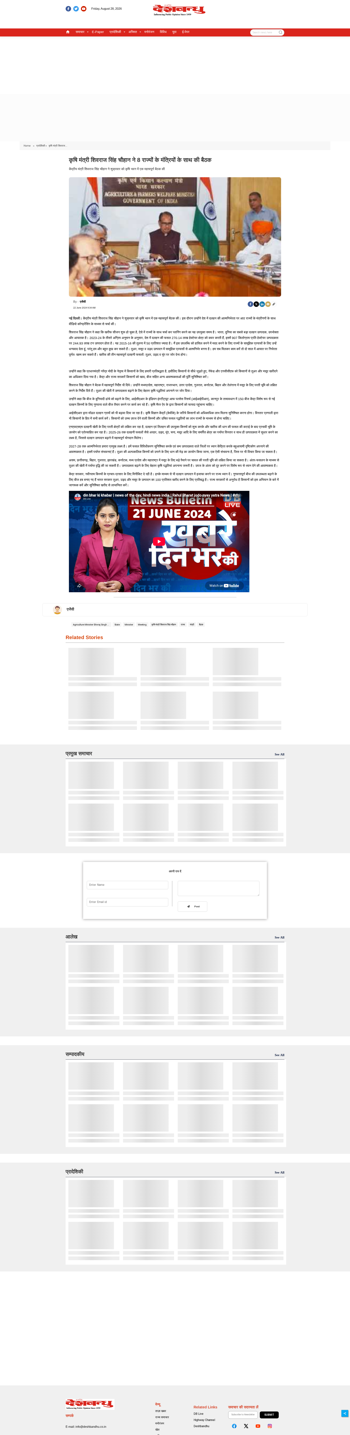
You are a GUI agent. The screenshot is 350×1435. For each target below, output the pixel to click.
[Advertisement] (175, 63)
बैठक (201, 624)
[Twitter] (256, 304)
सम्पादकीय (75, 1054)
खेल (157, 1429)
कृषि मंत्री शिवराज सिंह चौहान (163, 624)
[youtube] (83, 8)
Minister (129, 624)
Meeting (142, 624)
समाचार (80, 32)
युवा (174, 32)
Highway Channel (204, 1420)
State (117, 624)
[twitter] (76, 8)
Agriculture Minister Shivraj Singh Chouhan (91, 624)
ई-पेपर (185, 32)
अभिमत (133, 32)
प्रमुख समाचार (79, 753)
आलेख (71, 937)
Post (196, 906)
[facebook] (68, 8)
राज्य (183, 624)
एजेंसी (83, 301)
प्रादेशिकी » (41, 145)
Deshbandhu (201, 1426)
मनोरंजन (149, 32)
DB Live (198, 1413)
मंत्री (192, 624)
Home (27, 145)
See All (279, 754)
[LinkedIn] (262, 304)
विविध (163, 32)
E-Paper (98, 32)
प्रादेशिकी (115, 32)
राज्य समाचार (162, 1417)
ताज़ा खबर (160, 1411)
